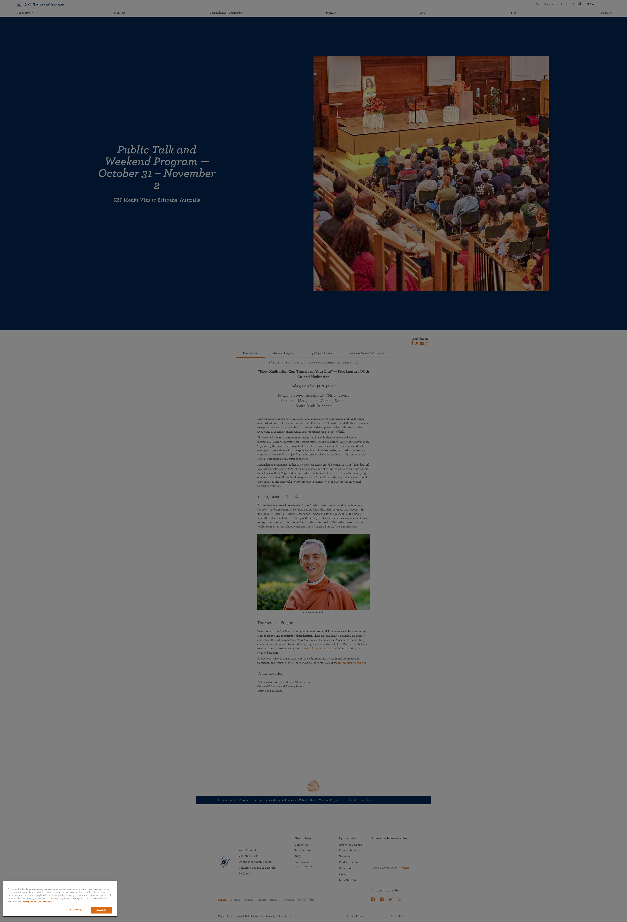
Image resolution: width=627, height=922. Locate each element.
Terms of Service (44, 902)
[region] (60, 899)
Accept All (101, 910)
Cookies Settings (74, 910)
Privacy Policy (29, 902)
